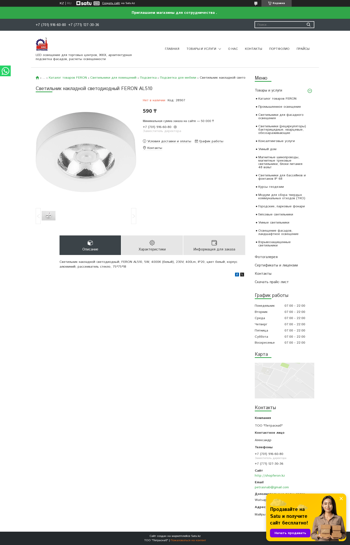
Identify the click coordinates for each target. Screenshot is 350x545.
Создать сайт (111, 3)
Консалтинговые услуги (276, 141)
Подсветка (148, 77)
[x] (242, 275)
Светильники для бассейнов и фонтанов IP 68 (282, 177)
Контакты (253, 49)
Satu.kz (196, 536)
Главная (172, 49)
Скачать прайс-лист (272, 282)
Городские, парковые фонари (281, 206)
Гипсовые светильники (275, 214)
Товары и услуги (201, 49)
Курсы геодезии (271, 186)
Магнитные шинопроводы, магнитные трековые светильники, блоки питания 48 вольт (280, 162)
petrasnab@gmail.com (272, 487)
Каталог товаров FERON (277, 98)
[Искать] (308, 25)
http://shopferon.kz (270, 475)
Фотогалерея (266, 257)
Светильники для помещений (113, 77)
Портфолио (279, 49)
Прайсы (303, 49)
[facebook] (237, 275)
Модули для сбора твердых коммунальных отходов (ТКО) (281, 197)
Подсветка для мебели (178, 77)
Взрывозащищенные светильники (274, 244)
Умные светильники (273, 222)
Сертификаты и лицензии (276, 265)
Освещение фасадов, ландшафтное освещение (278, 232)
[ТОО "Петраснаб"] (42, 43)
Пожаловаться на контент (188, 540)
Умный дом (267, 149)
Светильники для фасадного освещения (281, 116)
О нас (233, 49)
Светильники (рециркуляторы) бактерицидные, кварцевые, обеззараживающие (282, 129)
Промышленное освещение (279, 106)
